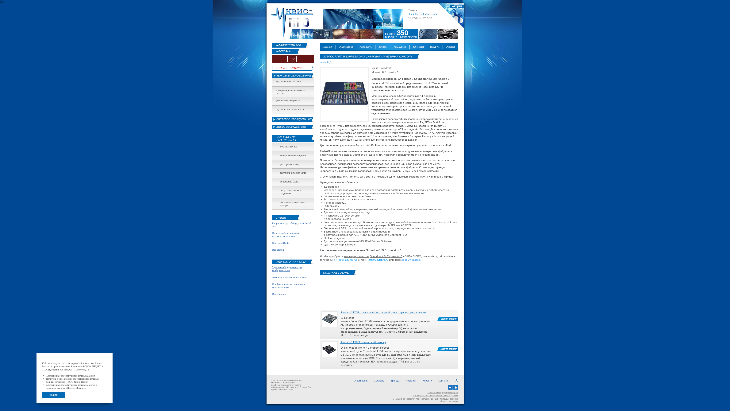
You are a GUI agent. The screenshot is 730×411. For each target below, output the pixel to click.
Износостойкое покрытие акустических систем (285, 234)
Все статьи (278, 249)
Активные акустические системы (290, 277)
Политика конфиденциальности (443, 392)
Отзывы (450, 46)
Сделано (327, 46)
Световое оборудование (294, 119)
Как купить (400, 46)
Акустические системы (288, 81)
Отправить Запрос (289, 68)
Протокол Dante (280, 242)
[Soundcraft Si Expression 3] (344, 120)
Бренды (382, 46)
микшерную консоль (356, 256)
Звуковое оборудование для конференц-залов (287, 269)
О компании (346, 46)
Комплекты (365, 46)
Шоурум (435, 46)
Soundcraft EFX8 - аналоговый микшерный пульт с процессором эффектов (383, 312)
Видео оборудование (291, 126)
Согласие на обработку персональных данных (435, 395)
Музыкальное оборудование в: (288, 139)
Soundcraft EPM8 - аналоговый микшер (363, 342)
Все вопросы (279, 293)
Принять (53, 394)
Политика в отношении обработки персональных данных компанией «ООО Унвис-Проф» (72, 380)
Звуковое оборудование (293, 75)
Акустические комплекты (290, 109)
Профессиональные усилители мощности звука (288, 285)
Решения (411, 380)
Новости (427, 380)
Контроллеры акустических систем (291, 92)
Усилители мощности (288, 100)
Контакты (418, 46)
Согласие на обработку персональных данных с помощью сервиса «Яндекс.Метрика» (425, 400)
